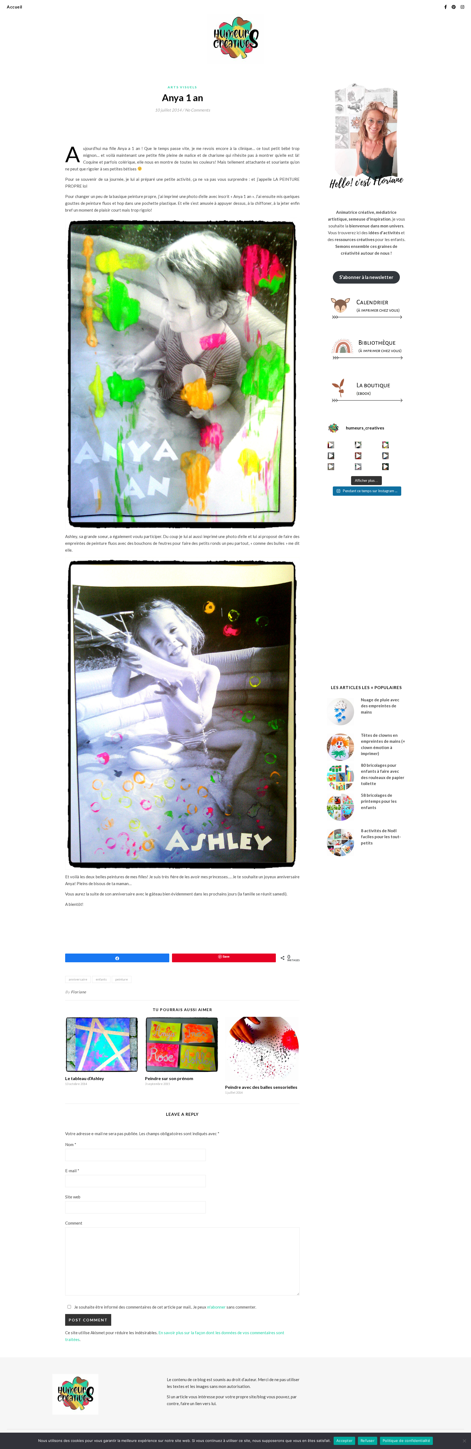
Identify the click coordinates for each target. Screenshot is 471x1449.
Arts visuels (182, 87)
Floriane (78, 992)
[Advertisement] (164, 131)
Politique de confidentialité (406, 1440)
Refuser (368, 1440)
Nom (70, 1144)
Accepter (344, 1440)
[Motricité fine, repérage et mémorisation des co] (331, 455)
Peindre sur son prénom (169, 1078)
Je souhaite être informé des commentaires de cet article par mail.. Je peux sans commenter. (164, 1306)
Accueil (14, 6)
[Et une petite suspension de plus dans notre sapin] (385, 466)
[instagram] (462, 6)
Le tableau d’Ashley (84, 1078)
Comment (73, 1222)
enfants (101, 979)
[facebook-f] (446, 6)
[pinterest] (454, 6)
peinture (121, 979)
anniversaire (78, 979)
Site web (72, 1196)
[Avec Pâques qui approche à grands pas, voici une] (385, 444)
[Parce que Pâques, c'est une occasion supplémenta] (331, 444)
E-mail (72, 1170)
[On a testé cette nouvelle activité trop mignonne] (385, 455)
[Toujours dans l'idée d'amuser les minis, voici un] (358, 455)
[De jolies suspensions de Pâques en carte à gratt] (358, 444)
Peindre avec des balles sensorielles (261, 1087)
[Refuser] (464, 1441)
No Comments (197, 109)
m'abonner (216, 1306)
